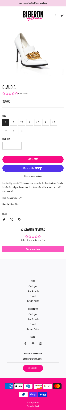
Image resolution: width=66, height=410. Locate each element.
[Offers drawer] (10, 15)
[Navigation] (3, 15)
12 (21, 130)
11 (13, 130)
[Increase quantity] (17, 145)
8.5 (37, 122)
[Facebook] (25, 343)
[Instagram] (33, 343)
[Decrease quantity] (6, 145)
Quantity (6, 139)
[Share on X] (11, 220)
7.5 (22, 122)
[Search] (54, 15)
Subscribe (33, 368)
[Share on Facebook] (4, 220)
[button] (10, 93)
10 (6, 130)
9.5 (53, 122)
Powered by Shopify (33, 406)
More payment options (32, 175)
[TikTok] (40, 343)
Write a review (33, 249)
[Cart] (62, 15)
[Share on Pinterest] (19, 220)
